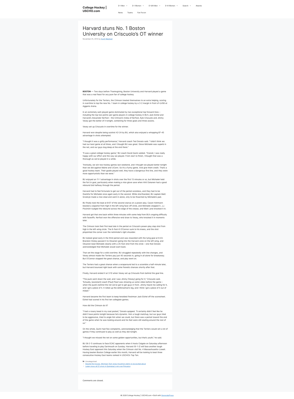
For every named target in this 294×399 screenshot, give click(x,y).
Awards (199, 6)
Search (185, 6)
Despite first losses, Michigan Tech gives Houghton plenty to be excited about (115, 364)
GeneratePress (167, 395)
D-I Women (136, 6)
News (120, 12)
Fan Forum (141, 12)
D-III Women (170, 6)
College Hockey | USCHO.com (95, 9)
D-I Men (121, 6)
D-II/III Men (153, 6)
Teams (130, 12)
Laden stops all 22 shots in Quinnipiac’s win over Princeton (107, 366)
